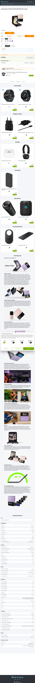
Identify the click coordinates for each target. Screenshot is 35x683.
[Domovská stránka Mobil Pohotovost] (17, 677)
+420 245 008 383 (18, 682)
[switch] (13, 342)
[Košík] (31, 1)
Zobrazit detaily (30, 345)
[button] (17, 4)
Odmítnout (6, 348)
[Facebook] (15, 679)
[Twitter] (17, 679)
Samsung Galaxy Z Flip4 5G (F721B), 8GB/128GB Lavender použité (16, 72)
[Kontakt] (27, 1)
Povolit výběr (17, 348)
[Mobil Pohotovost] (4, 1)
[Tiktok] (20, 679)
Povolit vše (28, 348)
